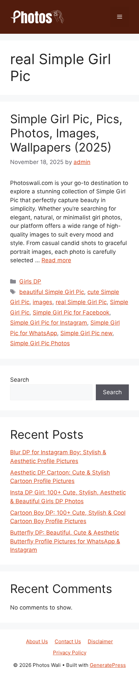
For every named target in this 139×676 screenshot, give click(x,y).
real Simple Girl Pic (81, 302)
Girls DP (30, 281)
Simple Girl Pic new (86, 333)
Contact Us (68, 641)
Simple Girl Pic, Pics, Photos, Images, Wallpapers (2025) (66, 133)
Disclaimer (100, 641)
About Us (37, 641)
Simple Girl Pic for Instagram (48, 322)
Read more (56, 260)
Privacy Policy (69, 652)
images (42, 302)
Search (19, 379)
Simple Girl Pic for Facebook (71, 312)
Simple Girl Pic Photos (40, 343)
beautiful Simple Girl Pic (51, 292)
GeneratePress (108, 665)
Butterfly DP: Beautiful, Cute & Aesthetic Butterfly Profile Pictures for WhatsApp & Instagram (65, 541)
